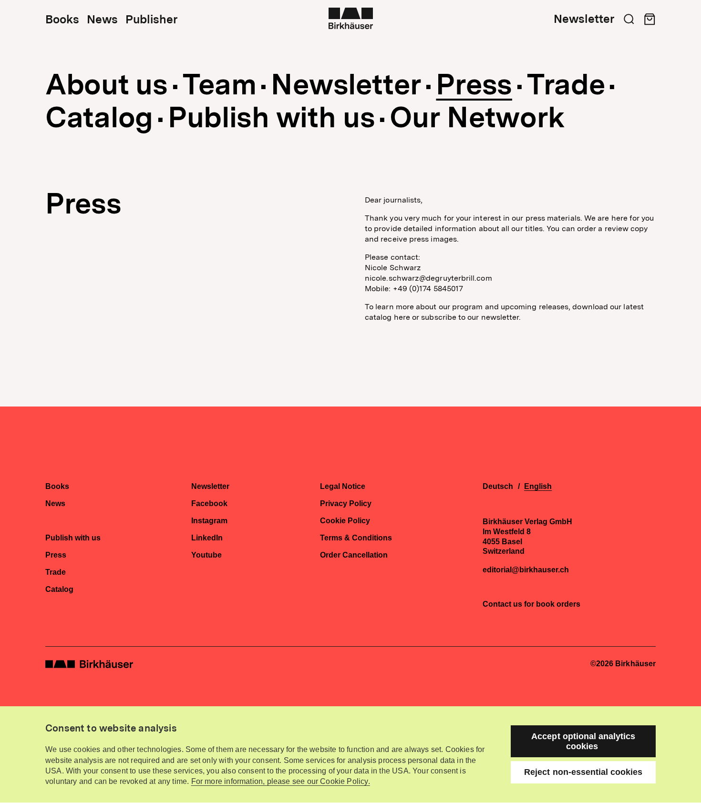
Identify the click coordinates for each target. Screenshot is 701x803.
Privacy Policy (345, 504)
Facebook (209, 504)
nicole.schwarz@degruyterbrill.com (428, 278)
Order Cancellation (354, 555)
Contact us (502, 604)
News (102, 19)
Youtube (206, 555)
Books (62, 19)
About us (106, 84)
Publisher (151, 19)
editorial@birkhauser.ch (526, 570)
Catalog (99, 117)
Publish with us (271, 117)
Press (474, 84)
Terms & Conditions (356, 538)
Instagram (209, 521)
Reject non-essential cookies (583, 772)
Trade (566, 84)
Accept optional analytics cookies (583, 741)
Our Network (477, 117)
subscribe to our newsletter (470, 317)
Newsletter (584, 19)
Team (220, 84)
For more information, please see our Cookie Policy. (280, 781)
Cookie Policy (345, 521)
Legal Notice (342, 486)
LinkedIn (207, 538)
